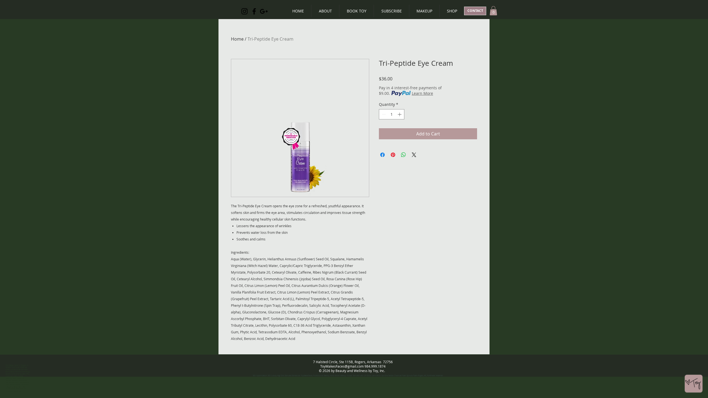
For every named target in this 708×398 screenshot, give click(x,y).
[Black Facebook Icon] (254, 11)
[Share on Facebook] (382, 154)
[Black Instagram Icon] (244, 11)
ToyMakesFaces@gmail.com (342, 366)
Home (237, 39)
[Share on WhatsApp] (403, 154)
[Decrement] (383, 114)
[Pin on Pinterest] (393, 154)
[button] (493, 10)
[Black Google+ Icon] (264, 11)
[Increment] (400, 114)
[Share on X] (414, 154)
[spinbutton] (392, 114)
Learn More (422, 93)
